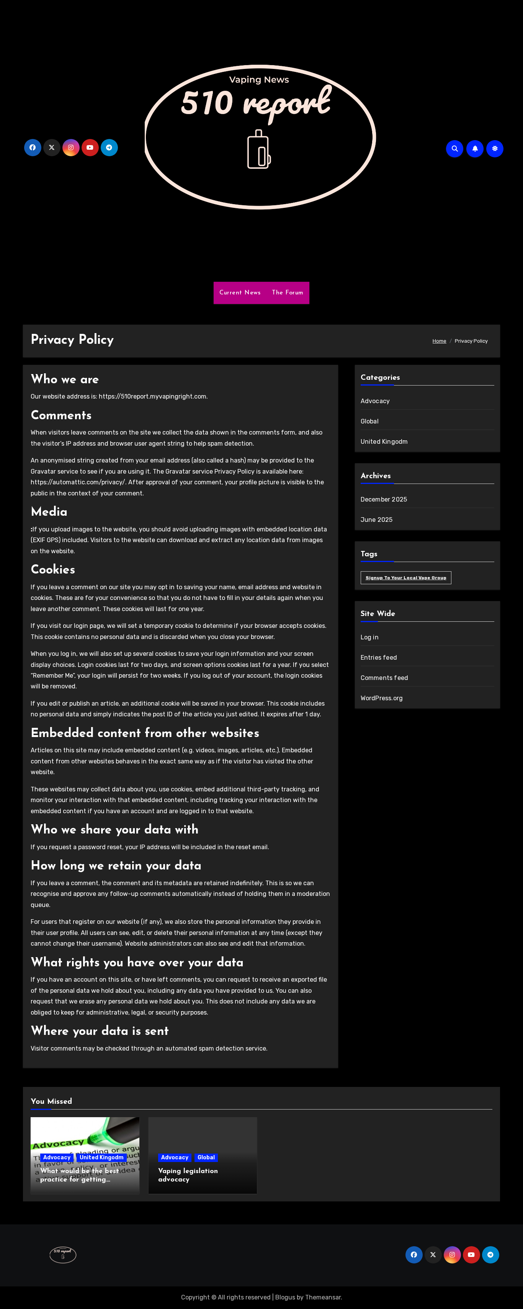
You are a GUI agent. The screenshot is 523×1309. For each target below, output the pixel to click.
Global (370, 421)
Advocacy (375, 401)
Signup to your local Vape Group (406, 577)
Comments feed (385, 677)
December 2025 (384, 499)
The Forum (288, 293)
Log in (370, 637)
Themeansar (323, 1297)
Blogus (285, 1297)
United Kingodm (384, 441)
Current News (239, 293)
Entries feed (379, 657)
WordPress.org (382, 698)
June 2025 (377, 519)
